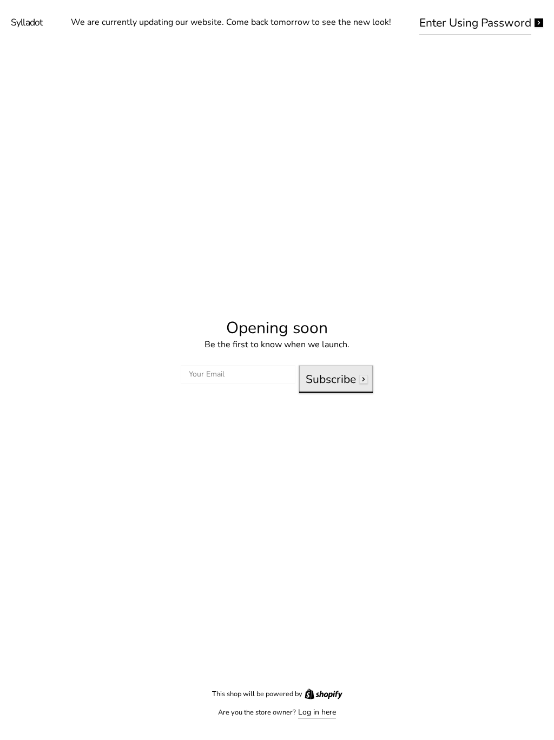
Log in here (313, 712)
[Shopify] (319, 694)
